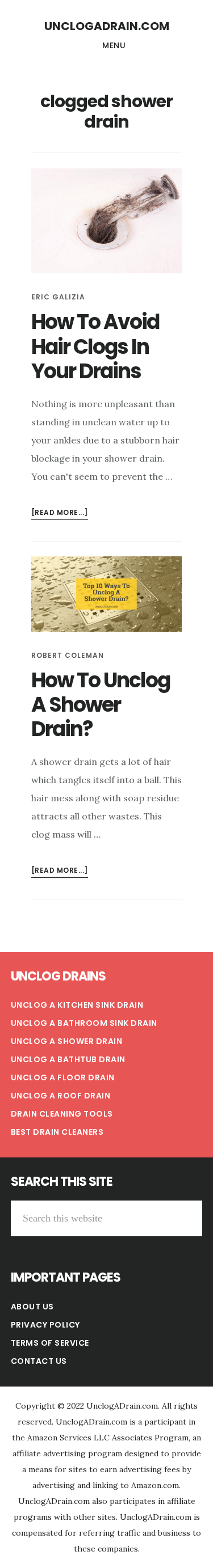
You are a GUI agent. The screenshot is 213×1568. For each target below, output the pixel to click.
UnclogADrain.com (106, 26)
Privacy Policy (45, 1324)
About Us (32, 1306)
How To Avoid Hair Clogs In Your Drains (95, 346)
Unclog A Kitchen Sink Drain (77, 1005)
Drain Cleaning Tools (62, 1113)
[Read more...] (59, 513)
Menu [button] (114, 45)
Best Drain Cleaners (57, 1132)
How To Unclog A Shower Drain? (100, 704)
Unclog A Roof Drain (61, 1095)
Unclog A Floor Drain (63, 1077)
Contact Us (39, 1361)
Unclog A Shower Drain (67, 1041)
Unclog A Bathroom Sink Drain (84, 1023)
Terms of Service (50, 1343)
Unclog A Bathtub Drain (68, 1059)
